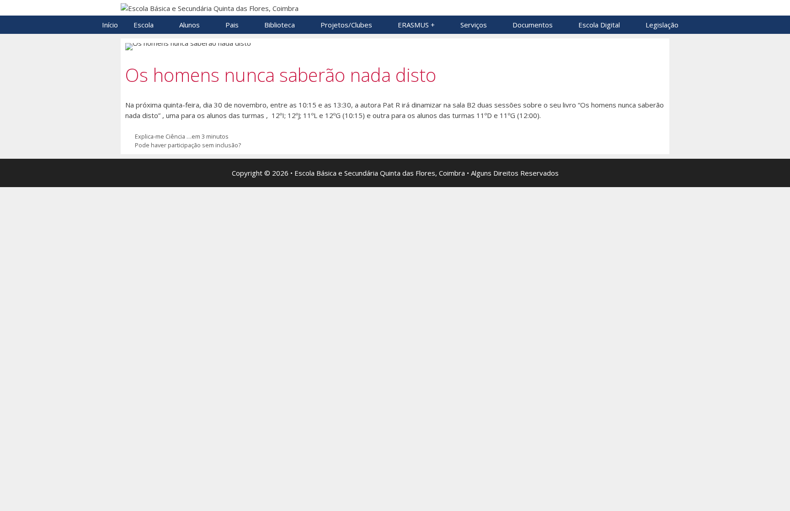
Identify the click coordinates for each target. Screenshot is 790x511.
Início (110, 24)
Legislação (662, 24)
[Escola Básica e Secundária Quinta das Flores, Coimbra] (210, 7)
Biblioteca (279, 24)
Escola (143, 24)
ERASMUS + (416, 24)
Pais (232, 24)
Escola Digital (599, 24)
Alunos (189, 24)
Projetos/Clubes (346, 24)
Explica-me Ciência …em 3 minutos (182, 136)
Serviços (473, 24)
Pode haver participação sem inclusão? (188, 145)
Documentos (532, 24)
